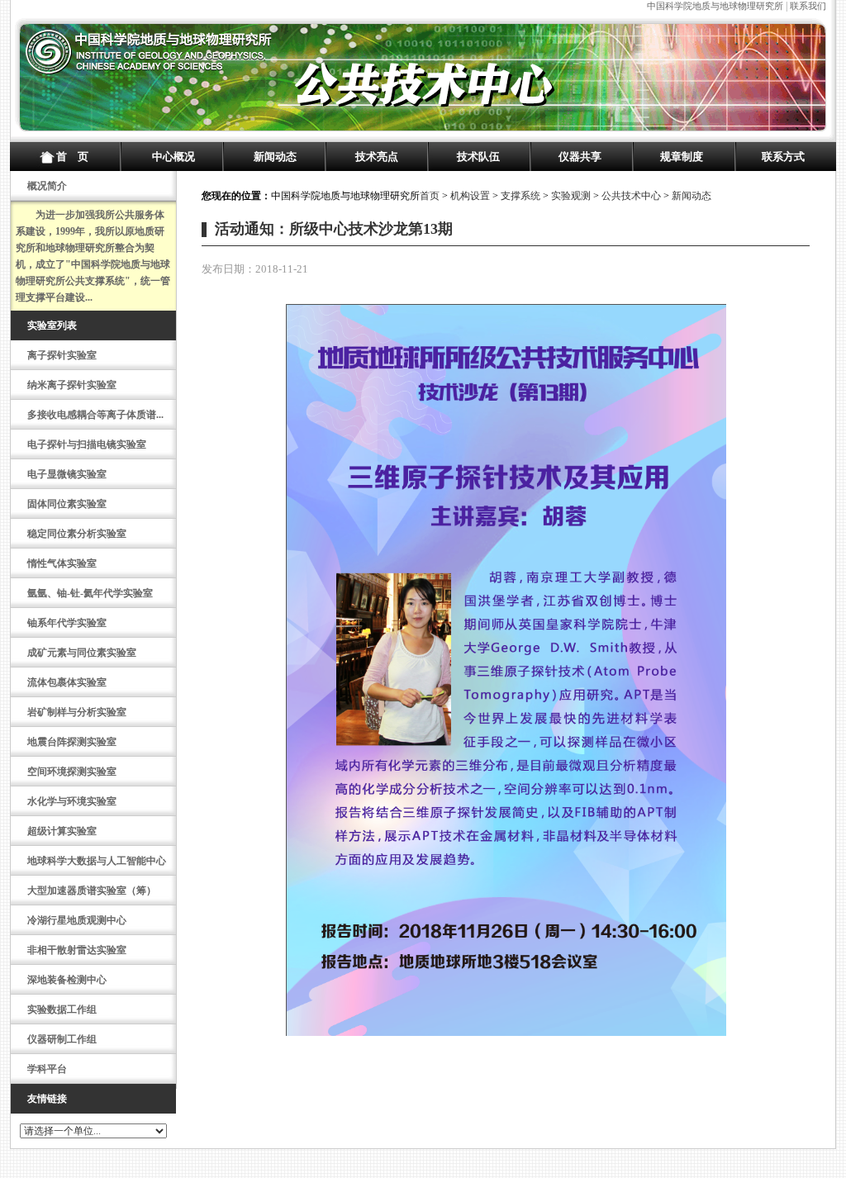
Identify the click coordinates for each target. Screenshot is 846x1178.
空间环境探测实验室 (71, 771)
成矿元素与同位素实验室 (81, 652)
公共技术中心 (631, 196)
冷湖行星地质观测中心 (76, 920)
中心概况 (173, 156)
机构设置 (470, 196)
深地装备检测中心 (67, 980)
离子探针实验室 (62, 355)
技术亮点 (376, 156)
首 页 (72, 156)
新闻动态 (275, 156)
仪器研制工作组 (62, 1039)
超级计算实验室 (62, 831)
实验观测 (571, 196)
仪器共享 (579, 156)
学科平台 (47, 1069)
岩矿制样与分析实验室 (76, 712)
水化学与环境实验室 (71, 801)
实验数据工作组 (62, 1009)
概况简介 (47, 186)
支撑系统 (520, 196)
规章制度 (681, 156)
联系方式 (783, 156)
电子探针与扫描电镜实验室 (86, 444)
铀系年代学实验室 (67, 623)
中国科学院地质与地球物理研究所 (715, 6)
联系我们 (808, 6)
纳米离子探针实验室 (71, 385)
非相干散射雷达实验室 (76, 950)
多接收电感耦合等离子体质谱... (95, 414)
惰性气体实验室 (62, 563)
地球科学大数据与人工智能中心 (96, 861)
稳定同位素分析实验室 (76, 533)
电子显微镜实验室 (67, 474)
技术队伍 (478, 156)
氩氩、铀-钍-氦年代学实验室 (90, 593)
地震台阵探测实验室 (71, 742)
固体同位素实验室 (67, 504)
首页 (430, 196)
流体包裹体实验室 (67, 682)
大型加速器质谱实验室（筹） (91, 890)
